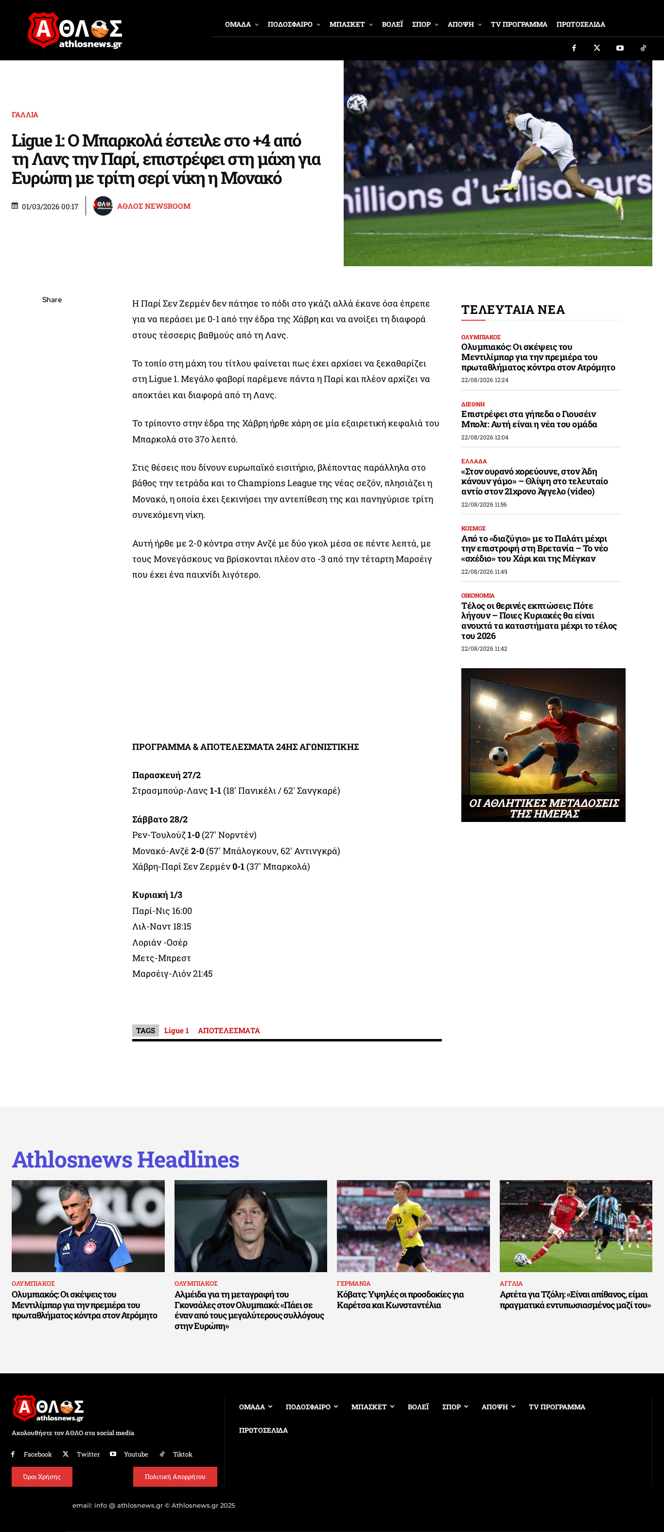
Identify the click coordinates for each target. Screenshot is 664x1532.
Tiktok (182, 1454)
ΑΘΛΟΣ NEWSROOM (154, 206)
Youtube (136, 1454)
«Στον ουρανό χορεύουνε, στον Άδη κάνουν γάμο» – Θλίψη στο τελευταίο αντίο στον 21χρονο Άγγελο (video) (534, 481)
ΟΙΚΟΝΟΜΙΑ (478, 595)
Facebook (38, 1454)
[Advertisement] (287, 663)
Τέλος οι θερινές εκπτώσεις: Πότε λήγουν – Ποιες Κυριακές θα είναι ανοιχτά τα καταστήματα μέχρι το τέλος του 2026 (539, 620)
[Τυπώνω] (52, 461)
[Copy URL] (52, 438)
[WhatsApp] (52, 369)
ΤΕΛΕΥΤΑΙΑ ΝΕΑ (513, 309)
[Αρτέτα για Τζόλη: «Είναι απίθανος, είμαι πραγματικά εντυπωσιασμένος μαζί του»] (576, 1226)
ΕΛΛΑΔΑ (474, 460)
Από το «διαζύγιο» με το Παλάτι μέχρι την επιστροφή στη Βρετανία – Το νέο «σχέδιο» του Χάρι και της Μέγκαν (534, 548)
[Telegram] (52, 415)
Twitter (88, 1454)
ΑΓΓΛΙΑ (511, 1283)
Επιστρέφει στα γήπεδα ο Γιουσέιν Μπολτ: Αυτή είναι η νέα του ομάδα (529, 419)
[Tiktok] (643, 48)
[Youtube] (620, 48)
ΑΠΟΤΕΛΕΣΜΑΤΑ (229, 1030)
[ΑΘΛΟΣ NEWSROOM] (104, 206)
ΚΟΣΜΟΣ (473, 528)
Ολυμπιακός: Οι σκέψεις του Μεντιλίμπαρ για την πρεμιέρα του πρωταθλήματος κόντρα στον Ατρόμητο (538, 356)
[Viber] (52, 392)
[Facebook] (574, 48)
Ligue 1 (176, 1030)
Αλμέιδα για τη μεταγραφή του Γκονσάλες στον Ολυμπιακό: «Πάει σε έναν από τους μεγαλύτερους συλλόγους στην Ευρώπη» (249, 1309)
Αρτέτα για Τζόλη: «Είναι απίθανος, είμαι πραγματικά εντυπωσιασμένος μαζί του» (575, 1299)
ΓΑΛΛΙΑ (25, 114)
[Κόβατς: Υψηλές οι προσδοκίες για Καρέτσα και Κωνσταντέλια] (413, 1226)
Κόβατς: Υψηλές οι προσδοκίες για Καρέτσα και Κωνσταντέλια (400, 1299)
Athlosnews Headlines (125, 1159)
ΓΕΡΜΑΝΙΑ (354, 1283)
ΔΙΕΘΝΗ (473, 404)
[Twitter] (597, 48)
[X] (52, 346)
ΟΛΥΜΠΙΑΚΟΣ (481, 336)
